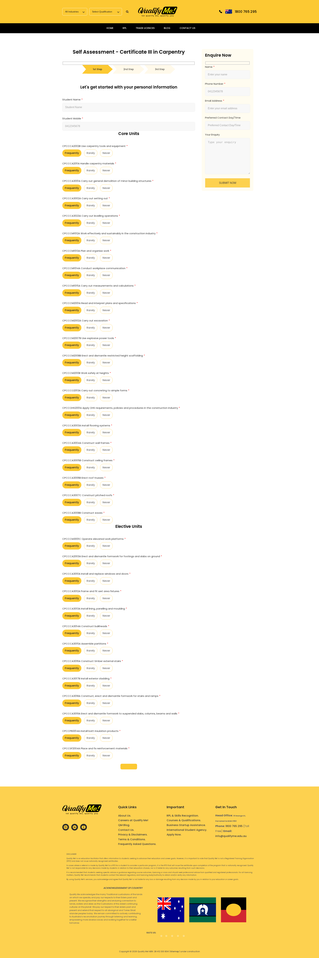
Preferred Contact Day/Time (223, 117)
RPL (124, 28)
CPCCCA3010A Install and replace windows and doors (95, 573)
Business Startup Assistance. (186, 825)
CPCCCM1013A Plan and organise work (85, 251)
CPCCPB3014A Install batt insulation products (90, 731)
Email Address (213, 100)
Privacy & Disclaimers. (133, 834)
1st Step (97, 69)
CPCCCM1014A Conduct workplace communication (93, 268)
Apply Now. (174, 834)
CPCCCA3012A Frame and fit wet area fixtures (90, 591)
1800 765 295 (234, 826)
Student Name (71, 99)
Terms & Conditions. (132, 839)
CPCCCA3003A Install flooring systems (86, 425)
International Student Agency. (187, 830)
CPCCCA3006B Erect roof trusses (83, 477)
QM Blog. (124, 825)
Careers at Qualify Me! (133, 820)
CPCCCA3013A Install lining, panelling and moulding (93, 608)
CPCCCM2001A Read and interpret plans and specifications (99, 303)
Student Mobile (71, 118)
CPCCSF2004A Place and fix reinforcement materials (94, 748)
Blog (167, 28)
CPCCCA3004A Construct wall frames (85, 443)
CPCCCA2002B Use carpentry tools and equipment (94, 146)
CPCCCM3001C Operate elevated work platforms (93, 539)
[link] (157, 12)
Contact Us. (126, 830)
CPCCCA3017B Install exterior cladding (85, 678)
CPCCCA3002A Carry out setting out (85, 198)
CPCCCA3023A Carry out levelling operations (90, 216)
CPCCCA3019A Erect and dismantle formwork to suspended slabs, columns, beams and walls (119, 713)
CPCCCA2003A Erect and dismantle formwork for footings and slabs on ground (111, 556)
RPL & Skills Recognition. (183, 816)
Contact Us (187, 28)
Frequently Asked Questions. (137, 844)
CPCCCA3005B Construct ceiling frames (87, 460)
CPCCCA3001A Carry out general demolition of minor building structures (106, 181)
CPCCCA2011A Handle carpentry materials (88, 163)
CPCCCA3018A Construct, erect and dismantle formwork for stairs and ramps (110, 696)
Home (109, 28)
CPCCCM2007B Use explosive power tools (88, 338)
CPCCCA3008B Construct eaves (82, 513)
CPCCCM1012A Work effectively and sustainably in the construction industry (109, 233)
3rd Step (160, 69)
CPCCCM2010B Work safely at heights (85, 373)
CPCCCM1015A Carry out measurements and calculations (98, 285)
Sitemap (174, 951)
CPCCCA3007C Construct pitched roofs (87, 495)
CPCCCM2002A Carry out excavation (85, 320)
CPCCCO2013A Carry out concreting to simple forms (94, 390)
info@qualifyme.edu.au (231, 836)
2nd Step (128, 69)
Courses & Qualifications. (184, 820)
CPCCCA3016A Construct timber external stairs (91, 661)
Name (209, 67)
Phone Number (214, 84)
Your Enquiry (212, 134)
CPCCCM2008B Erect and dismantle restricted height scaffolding (102, 355)
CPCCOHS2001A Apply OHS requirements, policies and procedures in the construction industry (120, 408)
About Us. (124, 816)
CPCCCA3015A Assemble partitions (84, 643)
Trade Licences (145, 28)
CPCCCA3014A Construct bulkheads (84, 626)
